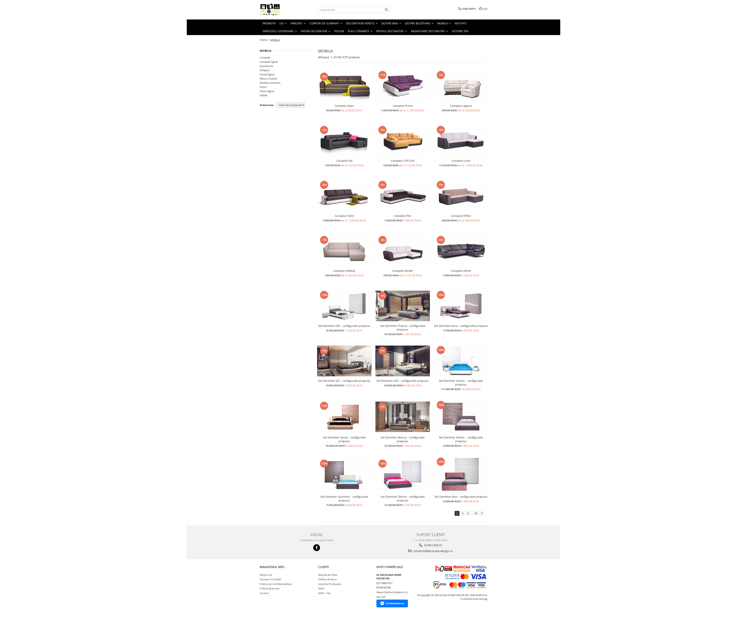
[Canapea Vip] (344, 141)
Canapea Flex (402, 216)
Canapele (265, 57)
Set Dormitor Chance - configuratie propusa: (402, 327)
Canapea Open (344, 106)
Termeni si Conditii (270, 579)
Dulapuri (265, 70)
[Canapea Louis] (461, 141)
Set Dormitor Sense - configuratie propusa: (344, 439)
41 (476, 513)
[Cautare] (386, 10)
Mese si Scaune (268, 78)
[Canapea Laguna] (461, 86)
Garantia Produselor (329, 584)
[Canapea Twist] (344, 196)
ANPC (321, 588)
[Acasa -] (279, 10)
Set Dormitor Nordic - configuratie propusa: (461, 382)
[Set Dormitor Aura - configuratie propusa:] (461, 306)
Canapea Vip (344, 160)
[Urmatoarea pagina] (481, 513)
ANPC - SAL (324, 593)
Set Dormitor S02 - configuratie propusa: (402, 381)
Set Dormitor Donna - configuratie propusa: (403, 498)
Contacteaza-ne (395, 603)
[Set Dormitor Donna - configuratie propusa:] (402, 474)
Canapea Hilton (461, 216)
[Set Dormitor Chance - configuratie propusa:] (402, 306)
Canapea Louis (461, 160)
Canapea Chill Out (403, 160)
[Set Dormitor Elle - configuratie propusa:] (344, 306)
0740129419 (432, 545)
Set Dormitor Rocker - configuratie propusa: (461, 439)
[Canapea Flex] (402, 196)
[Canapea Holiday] (344, 251)
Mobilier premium (270, 83)
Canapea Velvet (461, 271)
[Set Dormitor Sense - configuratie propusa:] (344, 417)
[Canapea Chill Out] (402, 141)
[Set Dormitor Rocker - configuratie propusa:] (461, 416)
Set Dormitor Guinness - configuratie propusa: (344, 498)
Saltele (263, 95)
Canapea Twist (344, 216)
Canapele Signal (269, 62)
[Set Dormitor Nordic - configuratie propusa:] (461, 361)
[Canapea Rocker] (402, 251)
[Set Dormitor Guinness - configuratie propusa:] (344, 474)
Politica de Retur (327, 579)
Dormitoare (266, 66)
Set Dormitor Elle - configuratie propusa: (344, 326)
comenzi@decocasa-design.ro (432, 551)
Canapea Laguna (461, 106)
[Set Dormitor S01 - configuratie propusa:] (344, 361)
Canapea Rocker (402, 271)
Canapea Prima (403, 106)
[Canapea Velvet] (461, 251)
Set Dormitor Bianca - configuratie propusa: (403, 439)
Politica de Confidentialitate (276, 584)
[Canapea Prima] (402, 86)
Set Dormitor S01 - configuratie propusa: (344, 381)
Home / (265, 40)
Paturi (263, 87)
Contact (264, 593)
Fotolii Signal (267, 74)
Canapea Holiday (344, 271)
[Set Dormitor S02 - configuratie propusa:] (402, 361)
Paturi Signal (267, 91)
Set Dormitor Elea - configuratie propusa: (461, 496)
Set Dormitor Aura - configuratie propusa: (461, 326)
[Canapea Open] (344, 85)
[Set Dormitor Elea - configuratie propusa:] (461, 475)
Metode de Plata (327, 575)
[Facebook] (316, 547)
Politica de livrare (269, 588)
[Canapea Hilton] (461, 196)
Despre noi (266, 575)
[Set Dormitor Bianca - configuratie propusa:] (402, 416)
